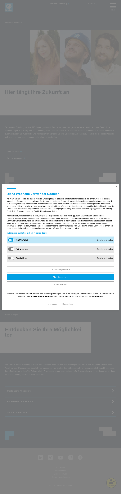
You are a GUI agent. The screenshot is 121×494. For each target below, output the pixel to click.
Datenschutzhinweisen (45, 296)
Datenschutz (67, 304)
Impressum (97, 296)
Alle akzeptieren (60, 277)
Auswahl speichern (60, 269)
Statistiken (21, 258)
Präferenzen (22, 249)
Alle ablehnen (60, 284)
